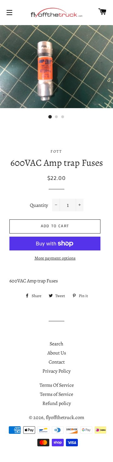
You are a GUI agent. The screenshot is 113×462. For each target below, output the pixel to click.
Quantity (39, 205)
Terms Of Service (57, 385)
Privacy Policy (56, 371)
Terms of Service (56, 394)
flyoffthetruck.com (65, 417)
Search (56, 343)
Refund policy (56, 403)
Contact (57, 362)
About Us (56, 352)
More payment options (55, 258)
